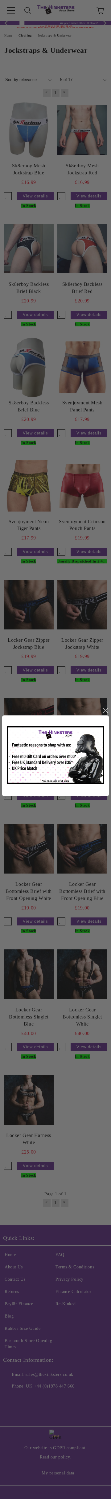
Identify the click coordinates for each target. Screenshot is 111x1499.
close (105, 710)
